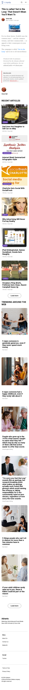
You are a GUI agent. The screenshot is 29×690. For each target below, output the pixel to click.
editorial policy (7, 65)
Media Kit (5, 645)
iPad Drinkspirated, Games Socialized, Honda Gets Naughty (13, 252)
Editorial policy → (14, 80)
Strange (5, 122)
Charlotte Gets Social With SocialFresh (13, 189)
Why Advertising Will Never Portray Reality (13, 220)
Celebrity (5, 278)
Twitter (4, 658)
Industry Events (7, 153)
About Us (4, 638)
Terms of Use (6, 668)
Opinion (5, 214)
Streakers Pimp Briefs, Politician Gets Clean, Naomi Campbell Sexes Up (14, 285)
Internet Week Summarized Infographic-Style (13, 158)
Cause (5, 245)
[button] (25, 2)
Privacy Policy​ (6, 671)
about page (18, 65)
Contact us (5, 642)
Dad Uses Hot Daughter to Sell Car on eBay (13, 128)
